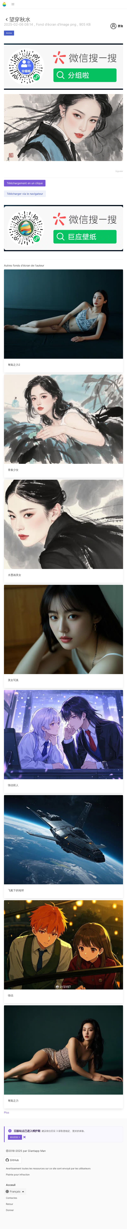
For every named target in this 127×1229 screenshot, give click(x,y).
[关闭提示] (24, 1137)
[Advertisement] (63, 114)
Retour (9, 1204)
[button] (13, 4)
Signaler (119, 171)
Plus (6, 1112)
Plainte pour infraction (18, 1174)
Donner (10, 1210)
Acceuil (10, 1185)
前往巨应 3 (15, 1137)
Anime (9, 33)
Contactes (11, 1197)
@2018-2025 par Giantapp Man (26, 1150)
